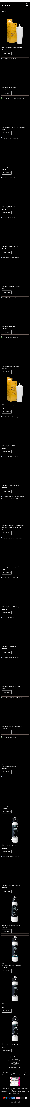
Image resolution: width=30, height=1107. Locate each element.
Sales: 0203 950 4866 (5, 1)
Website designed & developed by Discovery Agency (15, 1074)
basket (26, 1)
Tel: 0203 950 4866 (15, 1069)
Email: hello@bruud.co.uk (15, 1067)
